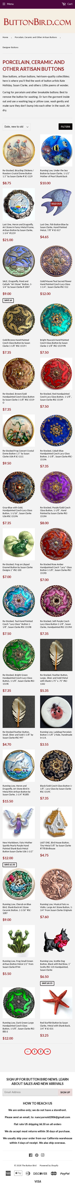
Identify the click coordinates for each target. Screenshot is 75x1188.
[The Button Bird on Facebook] (30, 1155)
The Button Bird (29, 1165)
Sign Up (65, 1092)
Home (5, 37)
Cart (69, 4)
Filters (65, 126)
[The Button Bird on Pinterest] (37, 1155)
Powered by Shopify (49, 1165)
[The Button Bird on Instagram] (42, 1155)
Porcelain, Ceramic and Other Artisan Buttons (36, 37)
